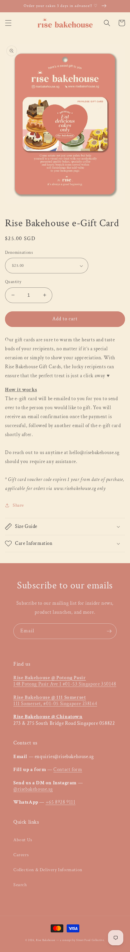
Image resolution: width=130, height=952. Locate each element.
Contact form (67, 769)
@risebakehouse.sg (33, 789)
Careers (21, 855)
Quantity (13, 282)
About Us (22, 840)
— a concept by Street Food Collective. (80, 940)
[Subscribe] (109, 631)
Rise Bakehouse (45, 940)
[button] (8, 23)
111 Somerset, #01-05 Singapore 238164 (55, 700)
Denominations (19, 252)
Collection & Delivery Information (47, 870)
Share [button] (18, 505)
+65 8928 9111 (61, 802)
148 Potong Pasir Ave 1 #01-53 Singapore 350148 (64, 681)
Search (20, 885)
